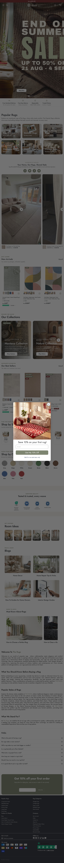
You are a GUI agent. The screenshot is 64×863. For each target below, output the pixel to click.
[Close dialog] (48, 404)
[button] (32, 421)
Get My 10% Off (32, 452)
